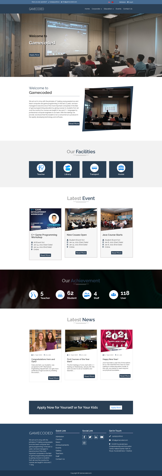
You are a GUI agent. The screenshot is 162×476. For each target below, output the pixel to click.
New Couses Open (77, 234)
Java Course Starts (112, 234)
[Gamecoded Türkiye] (112, 2)
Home (87, 9)
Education (108, 9)
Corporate (96, 9)
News (58, 442)
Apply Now (34, 55)
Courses (59, 439)
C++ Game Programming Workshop (44, 236)
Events (118, 9)
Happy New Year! (110, 359)
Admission (122, 2)
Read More (74, 123)
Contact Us (127, 9)
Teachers (59, 453)
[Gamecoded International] (109, 2)
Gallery (58, 451)
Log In (131, 2)
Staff (57, 456)
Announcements (62, 445)
